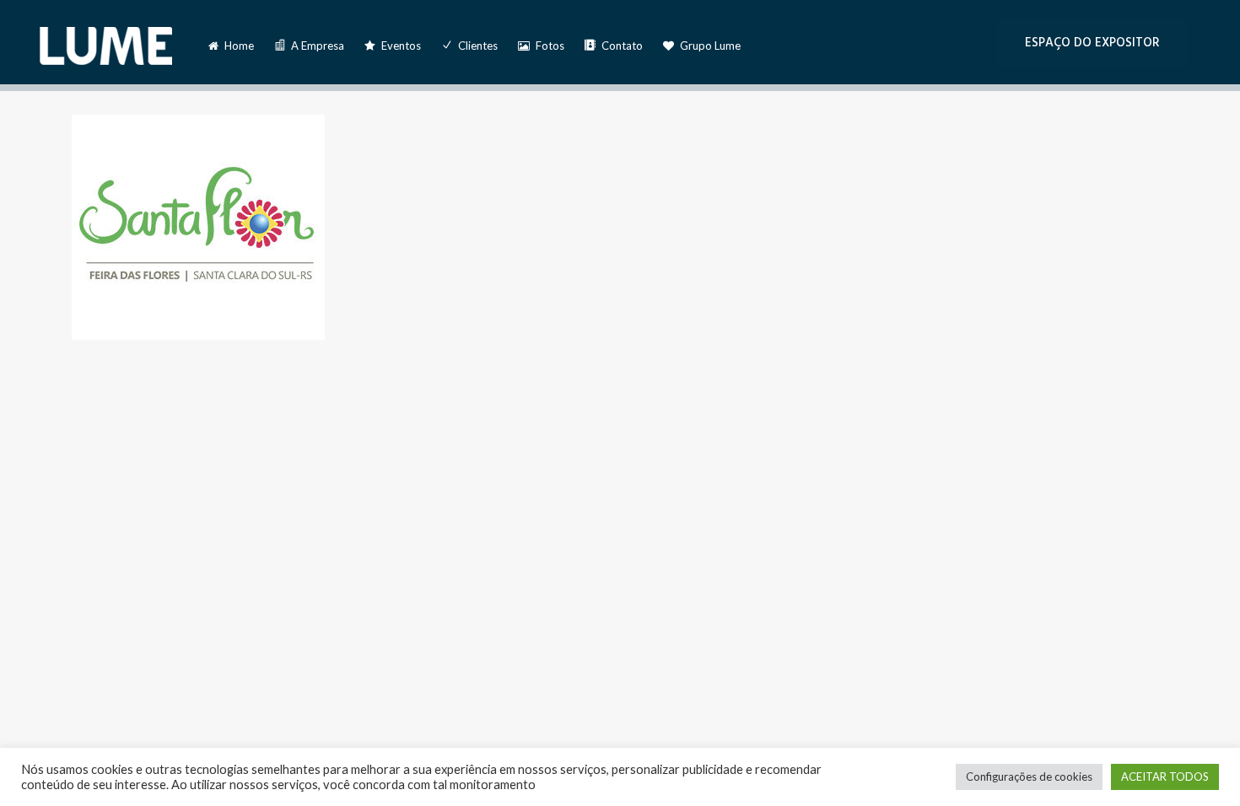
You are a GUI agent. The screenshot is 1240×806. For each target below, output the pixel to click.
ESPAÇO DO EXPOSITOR (1092, 42)
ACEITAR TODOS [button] (1165, 776)
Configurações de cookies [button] (1029, 776)
